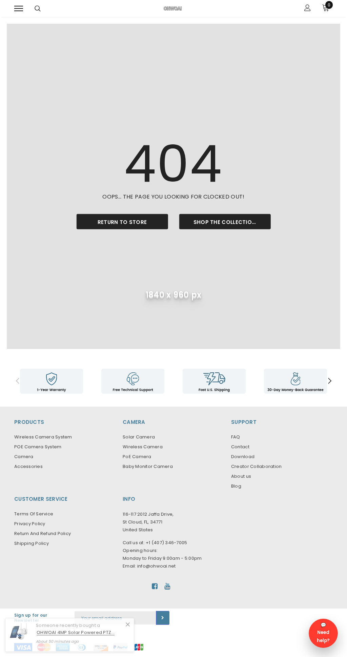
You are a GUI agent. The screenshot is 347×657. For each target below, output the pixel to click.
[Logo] (172, 8)
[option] (51, 381)
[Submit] (162, 618)
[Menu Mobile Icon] (18, 9)
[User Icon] (307, 9)
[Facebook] (155, 586)
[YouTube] (167, 586)
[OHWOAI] (214, 381)
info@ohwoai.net (156, 566)
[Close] (127, 624)
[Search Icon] (38, 8)
